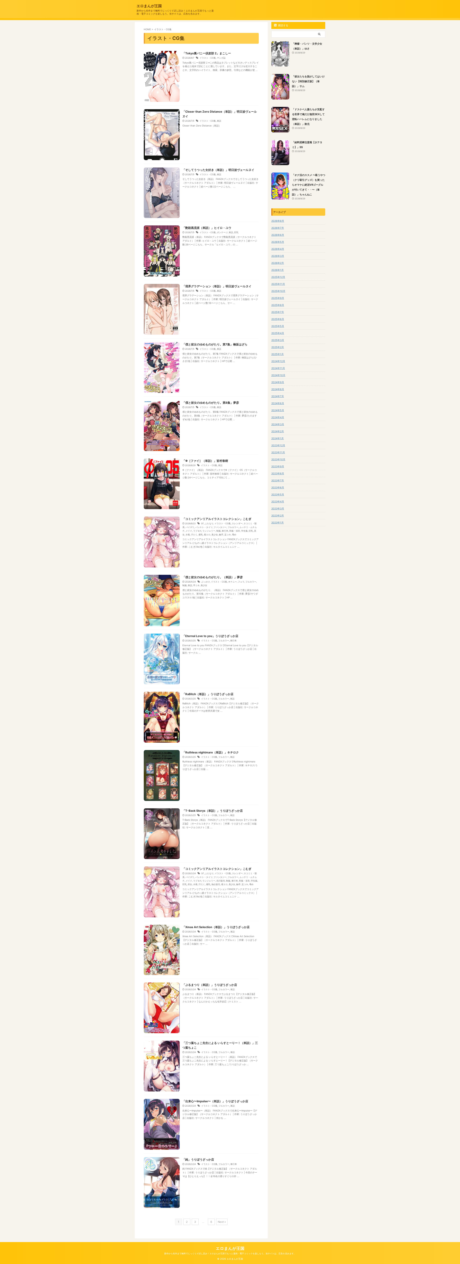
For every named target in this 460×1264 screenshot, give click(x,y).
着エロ (207, 534)
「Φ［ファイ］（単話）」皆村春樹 (205, 461)
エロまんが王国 (149, 6)
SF (202, 523)
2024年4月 (277, 417)
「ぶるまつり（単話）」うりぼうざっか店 (209, 985)
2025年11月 (278, 284)
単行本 (225, 530)
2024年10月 (278, 375)
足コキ (227, 534)
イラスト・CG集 (208, 57)
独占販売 (215, 884)
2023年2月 (277, 515)
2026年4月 (277, 248)
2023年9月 (277, 466)
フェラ (241, 581)
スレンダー (237, 523)
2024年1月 (277, 438)
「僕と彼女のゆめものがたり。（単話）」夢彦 (212, 577)
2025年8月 (277, 305)
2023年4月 (277, 501)
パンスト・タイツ (204, 527)
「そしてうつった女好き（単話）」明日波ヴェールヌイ (218, 170)
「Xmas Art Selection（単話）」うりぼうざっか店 (216, 927)
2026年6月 (277, 234)
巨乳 (236, 232)
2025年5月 (277, 326)
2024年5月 (277, 410)
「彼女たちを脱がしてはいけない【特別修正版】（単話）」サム (308, 81)
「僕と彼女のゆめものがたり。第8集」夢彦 (210, 402)
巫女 (190, 884)
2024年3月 (277, 424)
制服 (218, 530)
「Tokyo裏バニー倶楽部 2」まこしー (206, 53)
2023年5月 (277, 494)
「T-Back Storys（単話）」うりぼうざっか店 (212, 810)
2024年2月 (277, 431)
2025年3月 (277, 340)
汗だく (194, 534)
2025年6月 (277, 319)
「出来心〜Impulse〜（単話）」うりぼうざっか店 (215, 1101)
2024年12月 (278, 361)
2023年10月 (278, 459)
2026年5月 (277, 241)
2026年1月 (277, 269)
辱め (234, 534)
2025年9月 (277, 298)
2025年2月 (277, 347)
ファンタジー (220, 527)
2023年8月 (277, 473)
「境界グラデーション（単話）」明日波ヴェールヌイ (216, 286)
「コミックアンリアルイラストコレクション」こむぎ (216, 519)
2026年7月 (277, 227)
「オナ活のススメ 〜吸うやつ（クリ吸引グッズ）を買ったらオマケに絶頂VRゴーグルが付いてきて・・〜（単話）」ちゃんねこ (308, 184)
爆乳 (201, 534)
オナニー (232, 581)
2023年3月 (277, 508)
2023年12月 (278, 445)
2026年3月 (277, 255)
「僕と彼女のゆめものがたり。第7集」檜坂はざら (214, 344)
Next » (222, 1222)
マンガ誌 (221, 57)
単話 (219, 120)
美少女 (214, 534)
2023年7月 (277, 480)
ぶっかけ (205, 581)
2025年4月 (277, 333)
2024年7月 (277, 396)
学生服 (244, 530)
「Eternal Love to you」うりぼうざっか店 (210, 636)
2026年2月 (277, 262)
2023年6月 (277, 487)
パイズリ (190, 527)
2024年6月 (277, 403)
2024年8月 (277, 389)
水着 (188, 534)
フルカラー (233, 527)
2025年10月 (278, 291)
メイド (189, 530)
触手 (221, 534)
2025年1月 (277, 354)
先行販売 (220, 880)
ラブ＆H (197, 530)
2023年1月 (277, 522)
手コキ (196, 585)
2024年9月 (277, 382)
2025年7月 (277, 312)
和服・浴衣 (234, 530)
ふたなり (209, 523)
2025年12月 (278, 276)
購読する (282, 25)
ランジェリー (208, 530)
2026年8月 (277, 220)
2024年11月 (278, 368)
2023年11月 (278, 452)
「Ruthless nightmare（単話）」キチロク (210, 752)
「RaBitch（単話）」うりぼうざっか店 (207, 694)
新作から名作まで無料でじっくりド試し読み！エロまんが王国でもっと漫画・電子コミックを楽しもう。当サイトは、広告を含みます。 (230, 1253)
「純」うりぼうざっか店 (198, 1159)
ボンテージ (222, 232)
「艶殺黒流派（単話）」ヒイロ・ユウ (206, 228)
